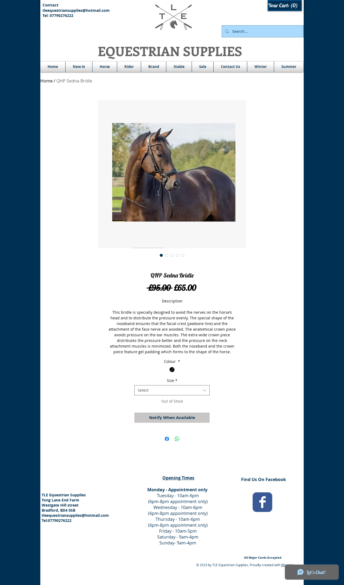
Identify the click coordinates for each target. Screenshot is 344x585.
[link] (285, 5)
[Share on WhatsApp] (177, 439)
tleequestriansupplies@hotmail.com (76, 10)
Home (46, 81)
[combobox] (172, 390)
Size (172, 380)
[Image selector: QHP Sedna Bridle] (161, 255)
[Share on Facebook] (167, 439)
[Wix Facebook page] (262, 502)
